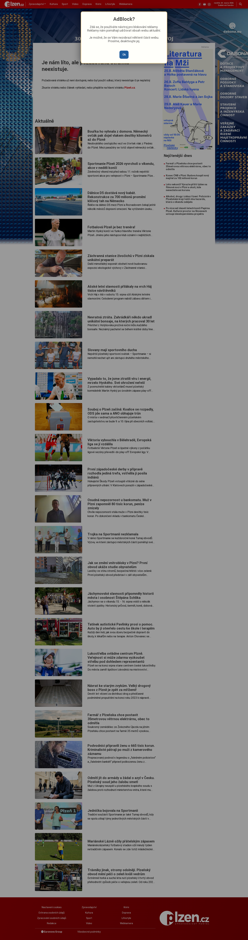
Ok (124, 54)
